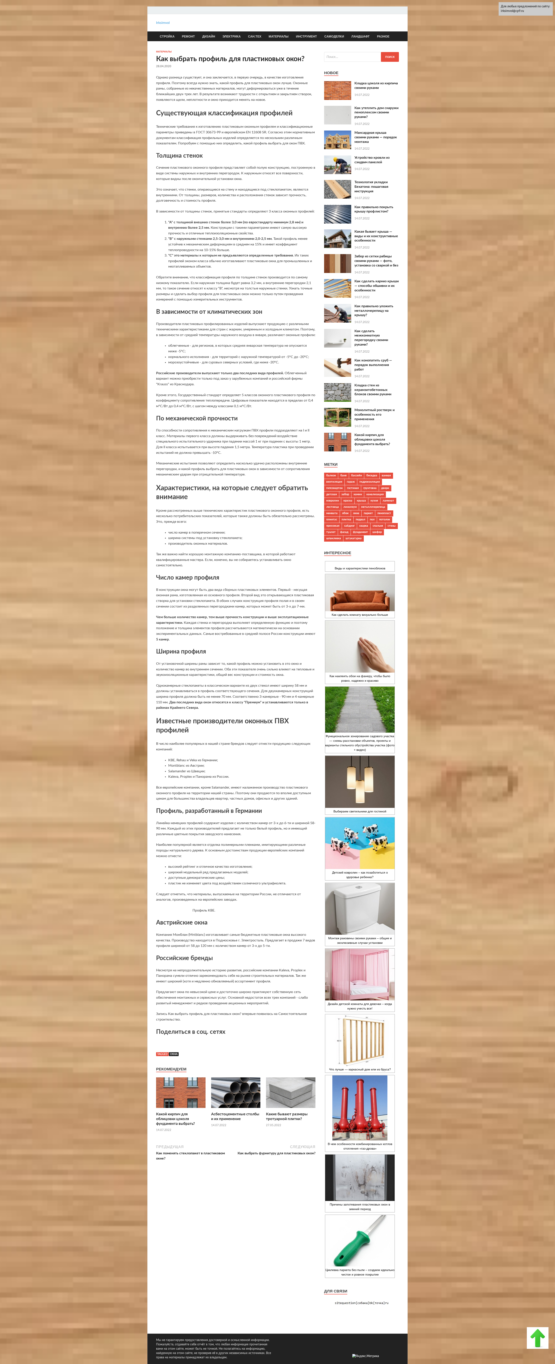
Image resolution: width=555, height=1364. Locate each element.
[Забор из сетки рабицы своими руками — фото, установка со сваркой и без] (337, 272)
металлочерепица (373, 506)
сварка (363, 525)
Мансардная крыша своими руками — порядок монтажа (375, 137)
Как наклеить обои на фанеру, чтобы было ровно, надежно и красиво (360, 678)
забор (345, 494)
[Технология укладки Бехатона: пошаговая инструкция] (337, 197)
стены (392, 525)
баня (343, 475)
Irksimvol (163, 23)
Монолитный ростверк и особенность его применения (374, 414)
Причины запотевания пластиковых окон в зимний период (360, 1207)
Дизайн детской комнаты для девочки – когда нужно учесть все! (360, 1006)
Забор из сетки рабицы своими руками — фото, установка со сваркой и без (376, 261)
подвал (360, 519)
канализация (375, 494)
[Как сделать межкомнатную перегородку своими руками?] (337, 346)
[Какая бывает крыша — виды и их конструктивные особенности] (337, 247)
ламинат (388, 500)
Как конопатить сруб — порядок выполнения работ (373, 365)
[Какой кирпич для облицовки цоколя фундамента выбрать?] (181, 1109)
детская (331, 494)
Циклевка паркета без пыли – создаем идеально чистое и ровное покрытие (360, 1272)
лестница (332, 506)
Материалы (279, 36)
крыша (361, 500)
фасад (344, 532)
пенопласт (384, 513)
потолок (384, 519)
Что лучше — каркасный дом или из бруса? (360, 1069)
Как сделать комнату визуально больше (360, 614)
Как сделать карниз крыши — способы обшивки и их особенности (376, 285)
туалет (331, 532)
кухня (374, 500)
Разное (383, 36)
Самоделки (334, 36)
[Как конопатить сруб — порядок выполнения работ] (337, 375)
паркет (368, 513)
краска (347, 500)
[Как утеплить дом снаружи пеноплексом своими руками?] (337, 123)
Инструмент (306, 36)
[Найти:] (361, 57)
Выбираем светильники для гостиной (359, 811)
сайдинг (349, 525)
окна (174, 1054)
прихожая (333, 525)
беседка (371, 475)
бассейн (356, 475)
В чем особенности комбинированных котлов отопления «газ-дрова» (360, 1146)
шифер (377, 532)
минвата (332, 513)
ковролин (332, 500)
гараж (351, 481)
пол (372, 519)
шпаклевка (333, 538)
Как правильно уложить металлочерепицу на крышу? (373, 310)
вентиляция (334, 481)
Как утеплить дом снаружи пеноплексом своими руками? (376, 112)
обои (345, 513)
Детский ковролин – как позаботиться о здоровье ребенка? (360, 875)
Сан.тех (254, 36)
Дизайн (208, 36)
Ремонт (188, 36)
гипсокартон (334, 488)
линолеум (350, 506)
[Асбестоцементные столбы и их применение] (236, 1109)
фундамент (360, 532)
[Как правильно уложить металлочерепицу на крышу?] (337, 321)
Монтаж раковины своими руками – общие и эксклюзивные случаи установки (360, 940)
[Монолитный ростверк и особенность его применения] (337, 425)
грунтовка (370, 488)
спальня (378, 525)
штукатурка (354, 538)
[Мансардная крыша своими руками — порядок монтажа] (337, 148)
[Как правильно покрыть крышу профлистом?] (337, 222)
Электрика (231, 36)
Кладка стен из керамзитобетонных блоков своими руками (372, 390)
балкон (331, 475)
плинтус (331, 519)
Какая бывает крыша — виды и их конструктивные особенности (376, 236)
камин (358, 494)
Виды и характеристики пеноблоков (360, 568)
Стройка (167, 36)
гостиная (353, 488)
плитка (346, 519)
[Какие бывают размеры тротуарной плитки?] (290, 1109)
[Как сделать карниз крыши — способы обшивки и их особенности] (337, 296)
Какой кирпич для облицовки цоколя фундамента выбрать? (175, 1119)
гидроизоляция (369, 481)
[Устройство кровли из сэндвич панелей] (337, 173)
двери (385, 488)
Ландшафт (360, 36)
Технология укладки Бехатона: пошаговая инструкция (371, 186)
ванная (386, 475)
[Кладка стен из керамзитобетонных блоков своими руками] (337, 400)
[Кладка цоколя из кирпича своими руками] (337, 99)
